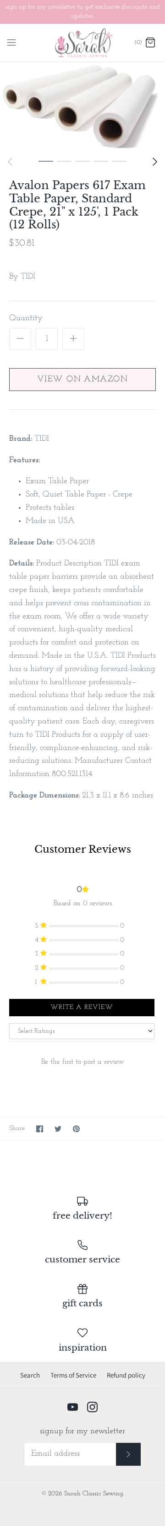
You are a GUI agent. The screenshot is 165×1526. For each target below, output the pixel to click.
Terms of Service (73, 1375)
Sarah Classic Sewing (93, 1493)
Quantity (26, 318)
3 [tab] (82, 161)
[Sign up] (128, 1454)
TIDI (28, 277)
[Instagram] (92, 1407)
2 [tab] (64, 161)
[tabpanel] (82, 107)
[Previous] (10, 162)
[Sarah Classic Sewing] (83, 42)
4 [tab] (101, 161)
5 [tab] (119, 161)
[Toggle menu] (11, 42)
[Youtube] (72, 1407)
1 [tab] (46, 161)
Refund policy (126, 1375)
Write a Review (82, 1007)
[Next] (155, 162)
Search (30, 1375)
